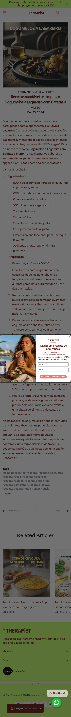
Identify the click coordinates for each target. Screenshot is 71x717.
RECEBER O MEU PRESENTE (53, 377)
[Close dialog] (69, 336)
